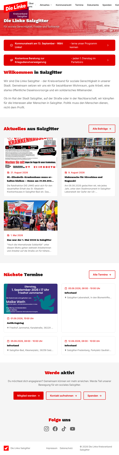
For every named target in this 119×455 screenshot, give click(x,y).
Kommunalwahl (63, 5)
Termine (79, 5)
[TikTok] (63, 428)
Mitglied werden (28, 395)
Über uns (31, 5)
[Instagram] (46, 428)
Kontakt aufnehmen (63, 395)
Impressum (51, 448)
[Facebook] (55, 428)
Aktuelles (45, 5)
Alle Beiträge (102, 128)
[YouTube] (72, 428)
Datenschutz (66, 448)
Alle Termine (102, 274)
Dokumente (93, 5)
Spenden (107, 5)
